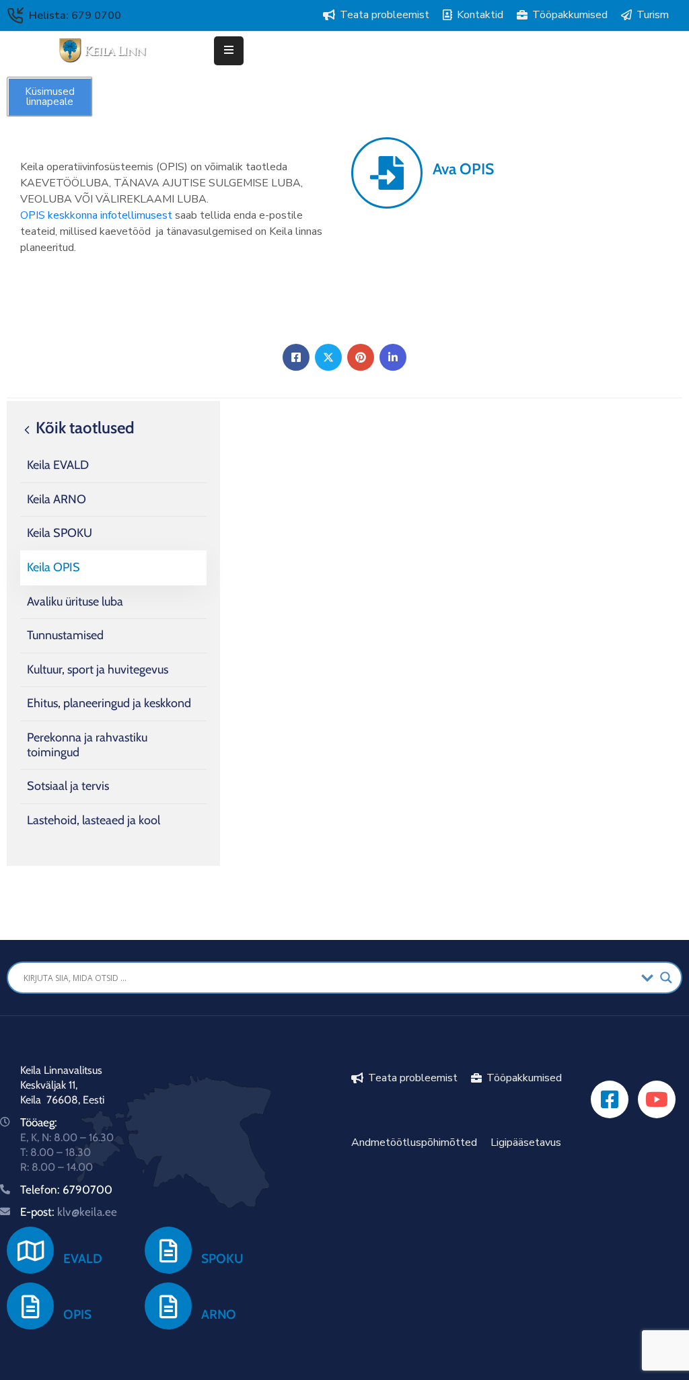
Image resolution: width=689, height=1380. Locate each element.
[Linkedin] (392, 357)
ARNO (218, 1314)
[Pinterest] (360, 357)
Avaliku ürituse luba (75, 601)
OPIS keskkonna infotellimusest (96, 215)
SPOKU (222, 1258)
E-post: (68, 1212)
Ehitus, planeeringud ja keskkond (109, 703)
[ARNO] (168, 1306)
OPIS (77, 1314)
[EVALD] (30, 1250)
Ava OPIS (463, 168)
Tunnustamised (65, 635)
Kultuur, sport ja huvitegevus (97, 669)
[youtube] (657, 1099)
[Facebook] (296, 357)
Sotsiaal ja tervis (68, 785)
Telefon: (41, 1189)
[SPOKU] (168, 1250)
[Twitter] (328, 357)
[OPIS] (30, 1306)
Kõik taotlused (83, 427)
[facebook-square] (609, 1099)
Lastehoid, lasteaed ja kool (93, 820)
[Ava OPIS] (387, 173)
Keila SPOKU (59, 532)
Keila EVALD (58, 465)
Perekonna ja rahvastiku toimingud (87, 745)
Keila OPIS (53, 567)
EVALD (82, 1258)
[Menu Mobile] (229, 50)
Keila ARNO (56, 499)
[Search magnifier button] (666, 977)
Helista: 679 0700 (75, 15)
